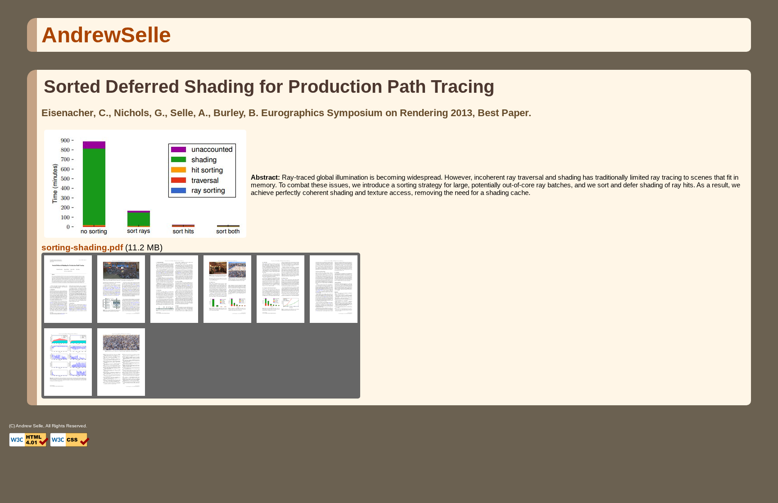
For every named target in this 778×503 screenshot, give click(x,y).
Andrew (106, 35)
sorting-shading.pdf (82, 247)
